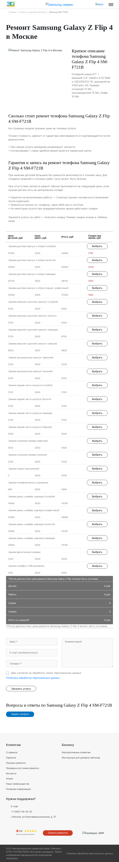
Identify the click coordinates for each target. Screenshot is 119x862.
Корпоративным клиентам (76, 752)
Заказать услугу (21, 688)
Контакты (11, 773)
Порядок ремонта (16, 763)
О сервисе (11, 752)
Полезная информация (18, 789)
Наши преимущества (17, 783)
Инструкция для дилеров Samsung (81, 757)
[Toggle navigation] (111, 4)
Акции (9, 778)
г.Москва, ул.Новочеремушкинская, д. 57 (33, 816)
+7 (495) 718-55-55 (21, 811)
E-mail (14, 806)
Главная (12, 12)
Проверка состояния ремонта (22, 768)
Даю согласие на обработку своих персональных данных (45, 672)
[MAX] (99, 4)
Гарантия (11, 757)
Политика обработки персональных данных (33, 677)
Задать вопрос (20, 714)
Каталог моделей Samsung (33, 12)
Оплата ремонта (58, 832)
